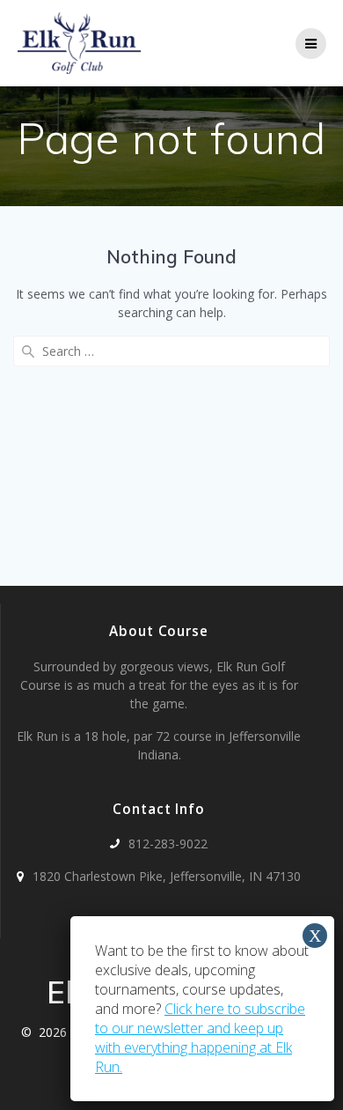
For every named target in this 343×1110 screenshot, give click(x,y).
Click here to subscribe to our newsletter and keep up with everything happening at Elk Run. (200, 1038)
